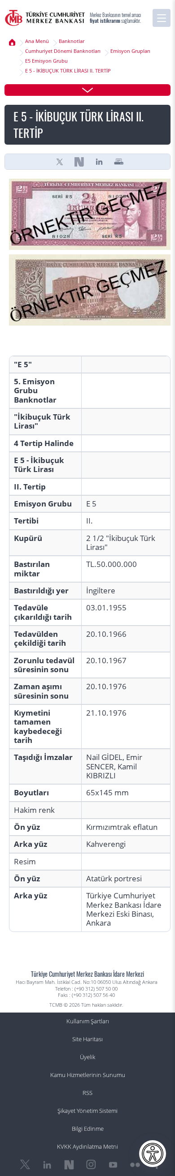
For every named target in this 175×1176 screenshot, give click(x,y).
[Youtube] (113, 1165)
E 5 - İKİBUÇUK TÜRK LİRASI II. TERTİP (68, 71)
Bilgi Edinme (88, 1129)
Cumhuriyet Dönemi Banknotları (63, 51)
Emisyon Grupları (130, 51)
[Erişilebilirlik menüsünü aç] (152, 1153)
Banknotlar (71, 41)
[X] (60, 161)
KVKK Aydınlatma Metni (87, 1146)
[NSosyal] (79, 161)
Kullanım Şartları (87, 1021)
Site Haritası (87, 1039)
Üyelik (87, 1057)
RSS (87, 1093)
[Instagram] (91, 1165)
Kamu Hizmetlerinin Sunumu (87, 1075)
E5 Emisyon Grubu (46, 61)
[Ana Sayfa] (44, 18)
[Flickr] (135, 1165)
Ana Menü (37, 41)
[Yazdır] (119, 161)
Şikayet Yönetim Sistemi (87, 1111)
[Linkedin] (99, 161)
